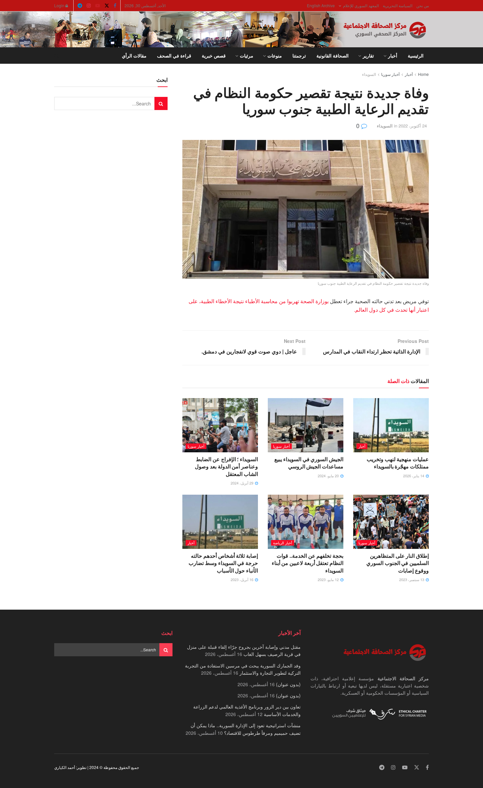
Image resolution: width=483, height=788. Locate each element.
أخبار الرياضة (282, 542)
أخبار (392, 55)
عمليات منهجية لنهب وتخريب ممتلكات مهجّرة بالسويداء (398, 462)
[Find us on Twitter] (106, 5)
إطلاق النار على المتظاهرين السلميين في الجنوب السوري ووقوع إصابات (397, 563)
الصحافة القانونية (332, 55)
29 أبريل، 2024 (242, 482)
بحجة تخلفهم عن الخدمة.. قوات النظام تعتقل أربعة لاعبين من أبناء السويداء (307, 563)
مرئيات (246, 55)
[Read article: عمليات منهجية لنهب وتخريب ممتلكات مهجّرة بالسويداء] (391, 425)
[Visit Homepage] (386, 29)
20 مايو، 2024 (329, 475)
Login (59, 5)
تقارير (368, 55)
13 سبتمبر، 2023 (412, 579)
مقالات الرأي (134, 55)
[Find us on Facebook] (115, 5)
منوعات (274, 55)
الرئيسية (416, 55)
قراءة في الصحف (174, 55)
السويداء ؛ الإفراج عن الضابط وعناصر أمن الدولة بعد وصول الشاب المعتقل (226, 466)
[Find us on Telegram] (80, 5)
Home (423, 74)
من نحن (422, 5)
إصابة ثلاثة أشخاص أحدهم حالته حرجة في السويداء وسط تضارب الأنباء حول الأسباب (223, 563)
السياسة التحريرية (397, 5)
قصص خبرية (214, 55)
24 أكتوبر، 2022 (413, 126)
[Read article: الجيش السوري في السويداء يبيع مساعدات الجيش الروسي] (305, 425)
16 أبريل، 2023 (242, 579)
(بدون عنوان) (288, 684)
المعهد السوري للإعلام (361, 5)
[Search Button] (56, 55)
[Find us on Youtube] (97, 5)
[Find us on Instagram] (89, 5)
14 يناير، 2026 (414, 475)
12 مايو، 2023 (329, 579)
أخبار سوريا (390, 74)
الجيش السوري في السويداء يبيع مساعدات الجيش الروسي (308, 462)
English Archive (321, 5)
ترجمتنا (299, 55)
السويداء (369, 74)
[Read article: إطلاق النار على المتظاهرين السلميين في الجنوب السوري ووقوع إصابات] (391, 522)
